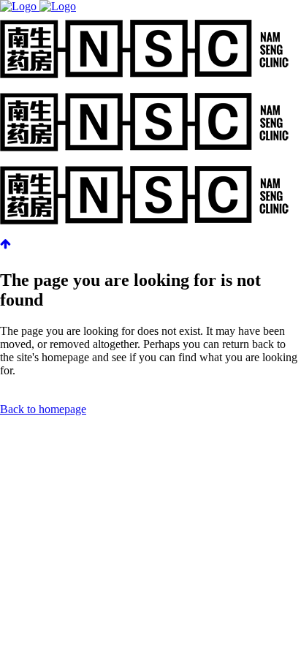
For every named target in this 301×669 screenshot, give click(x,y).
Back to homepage (43, 409)
